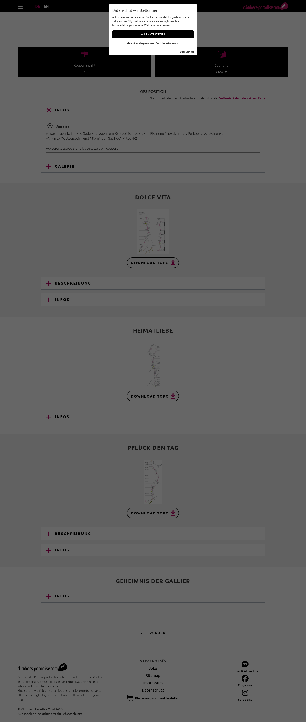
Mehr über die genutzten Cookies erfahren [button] (151, 43)
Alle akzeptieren (153, 34)
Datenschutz (187, 51)
